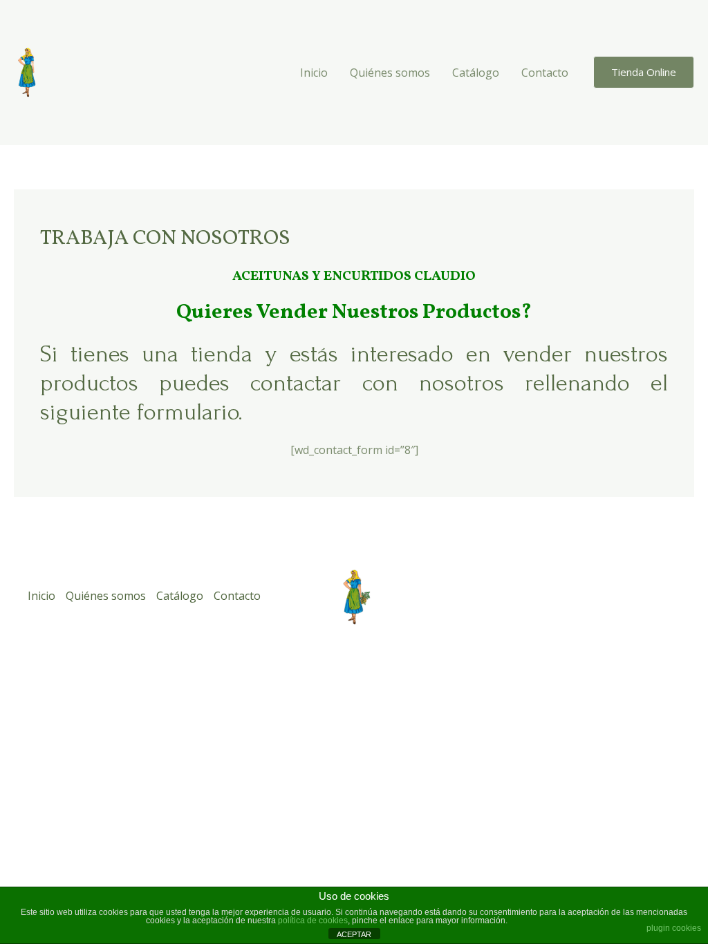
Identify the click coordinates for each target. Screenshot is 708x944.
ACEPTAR (354, 934)
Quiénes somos (390, 72)
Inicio (314, 72)
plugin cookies (673, 928)
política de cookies (313, 920)
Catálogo (475, 72)
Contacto (544, 72)
